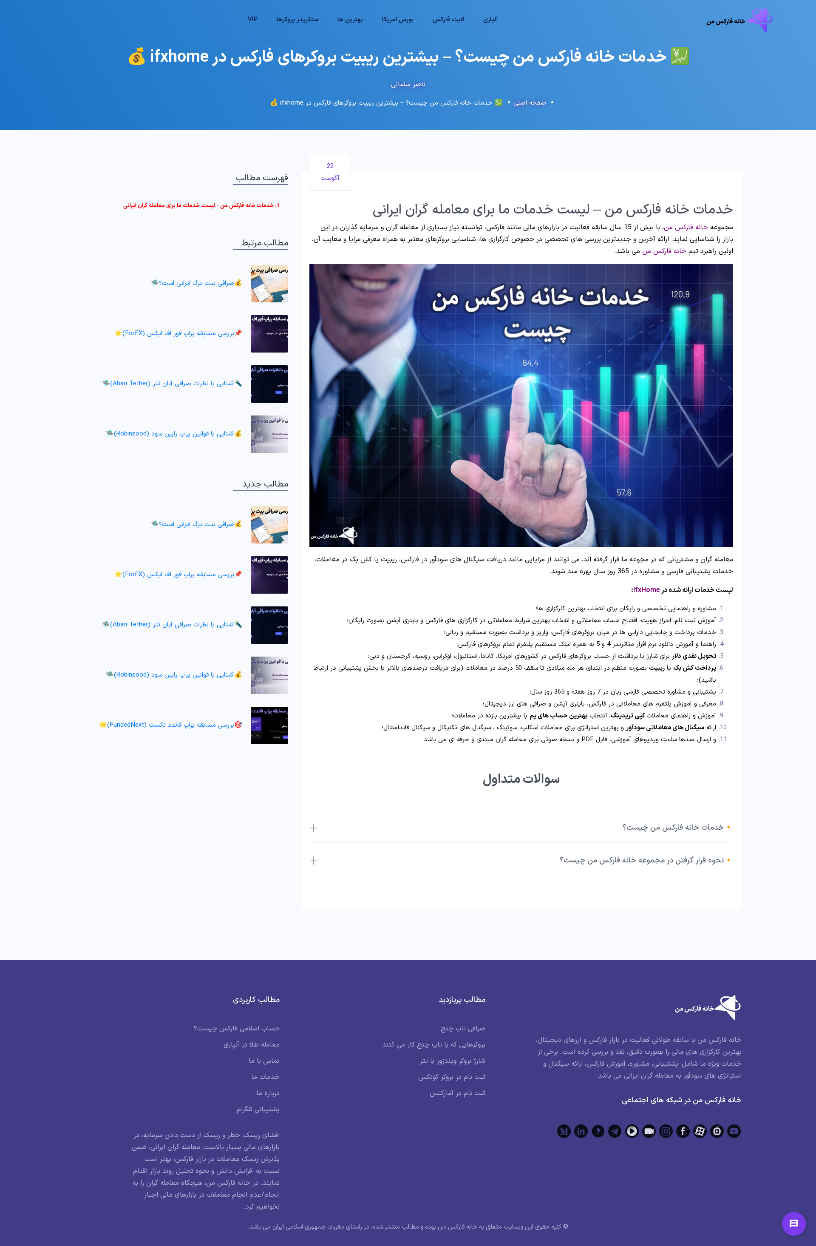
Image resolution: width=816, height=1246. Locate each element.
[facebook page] (683, 1131)
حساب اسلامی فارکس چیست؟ (237, 1028)
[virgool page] (598, 1131)
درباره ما (268, 1093)
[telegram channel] (615, 1131)
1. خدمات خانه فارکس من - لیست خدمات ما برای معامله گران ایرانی (201, 206)
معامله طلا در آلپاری (252, 1045)
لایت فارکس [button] (448, 20)
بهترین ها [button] (350, 20)
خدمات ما (265, 1077)
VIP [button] (253, 20)
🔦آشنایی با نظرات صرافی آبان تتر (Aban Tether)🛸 (172, 384)
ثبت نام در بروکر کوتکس (451, 1077)
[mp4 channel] (632, 1131)
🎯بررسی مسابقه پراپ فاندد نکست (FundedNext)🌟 (170, 725)
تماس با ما (264, 1061)
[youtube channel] (734, 1131)
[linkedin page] (581, 1131)
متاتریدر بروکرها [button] (297, 20)
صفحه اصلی (529, 103)
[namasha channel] (717, 1131)
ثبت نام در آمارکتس (457, 1093)
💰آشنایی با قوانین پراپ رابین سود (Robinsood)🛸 (174, 434)
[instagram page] (666, 1131)
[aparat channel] (700, 1131)
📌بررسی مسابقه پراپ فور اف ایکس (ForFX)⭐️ (178, 334)
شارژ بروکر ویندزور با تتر (452, 1061)
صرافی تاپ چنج (463, 1028)
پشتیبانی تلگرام (258, 1109)
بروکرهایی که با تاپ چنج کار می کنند (433, 1045)
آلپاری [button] (490, 20)
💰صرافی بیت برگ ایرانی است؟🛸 (196, 283)
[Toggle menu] (794, 1224)
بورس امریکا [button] (398, 20)
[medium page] (564, 1131)
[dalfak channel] (649, 1131)
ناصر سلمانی (408, 85)
